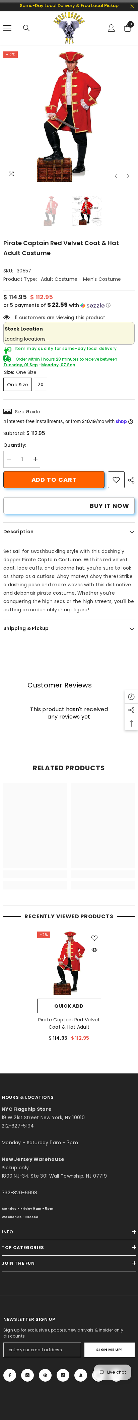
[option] (69, 116)
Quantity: (14, 445)
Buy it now (109, 505)
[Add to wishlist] (94, 938)
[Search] (26, 28)
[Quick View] (94, 950)
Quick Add (69, 1006)
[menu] (7, 28)
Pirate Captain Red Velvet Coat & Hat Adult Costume (69, 1023)
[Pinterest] (45, 1375)
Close (132, 6)
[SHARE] (130, 480)
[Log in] (111, 28)
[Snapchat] (80, 1375)
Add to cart (54, 479)
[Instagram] (27, 1375)
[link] (116, 479)
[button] (116, 176)
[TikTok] (63, 1375)
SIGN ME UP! (109, 1349)
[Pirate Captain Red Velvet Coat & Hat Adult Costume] (69, 963)
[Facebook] (9, 1375)
